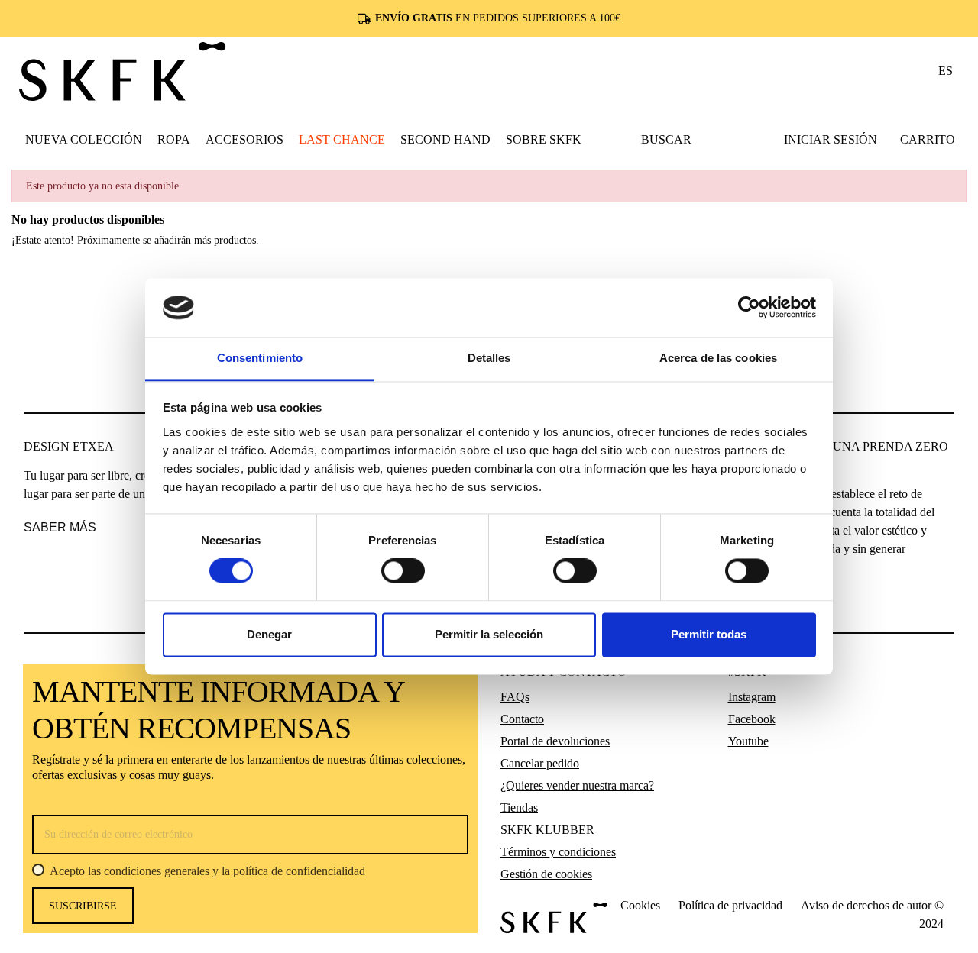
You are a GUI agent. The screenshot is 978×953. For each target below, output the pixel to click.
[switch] (403, 571)
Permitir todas (708, 634)
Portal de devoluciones (555, 741)
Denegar (269, 634)
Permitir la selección (489, 634)
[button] (174, 139)
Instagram (752, 696)
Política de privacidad (730, 905)
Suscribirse (83, 906)
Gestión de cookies (546, 873)
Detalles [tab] (489, 357)
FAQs (514, 696)
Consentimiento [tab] (260, 357)
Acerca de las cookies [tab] (718, 357)
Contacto (522, 718)
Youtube (748, 741)
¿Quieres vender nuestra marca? (577, 785)
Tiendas (519, 807)
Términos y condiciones (558, 851)
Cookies (640, 905)
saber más (60, 527)
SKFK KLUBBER (547, 829)
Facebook (752, 718)
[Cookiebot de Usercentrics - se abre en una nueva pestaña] (749, 307)
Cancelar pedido (539, 763)
